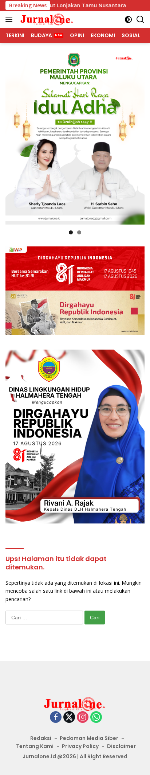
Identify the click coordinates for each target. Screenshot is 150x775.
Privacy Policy (80, 746)
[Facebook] (56, 717)
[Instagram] (82, 717)
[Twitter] (69, 717)
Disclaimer (121, 746)
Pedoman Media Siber (89, 738)
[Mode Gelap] (128, 19)
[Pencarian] (140, 19)
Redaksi (40, 738)
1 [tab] (71, 232)
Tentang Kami (35, 746)
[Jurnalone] (46, 19)
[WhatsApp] (96, 717)
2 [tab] (79, 232)
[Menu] (10, 19)
